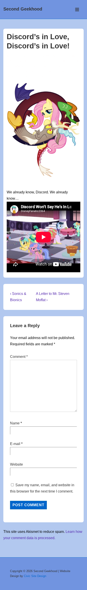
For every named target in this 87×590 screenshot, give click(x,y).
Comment (19, 357)
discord (57, 66)
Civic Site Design (35, 576)
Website (16, 464)
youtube (50, 76)
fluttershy (15, 71)
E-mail (15, 444)
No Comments (17, 66)
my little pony (42, 71)
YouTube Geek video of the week (46, 61)
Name (15, 423)
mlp (27, 71)
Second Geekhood (22, 8)
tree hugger (33, 76)
